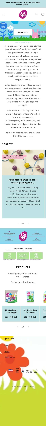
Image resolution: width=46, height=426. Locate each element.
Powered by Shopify (28, 386)
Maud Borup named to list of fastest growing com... (23, 181)
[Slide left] (17, 222)
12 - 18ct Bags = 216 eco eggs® (11, 311)
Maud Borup (9, 357)
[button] (3, 14)
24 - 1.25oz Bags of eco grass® (30, 311)
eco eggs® (19, 386)
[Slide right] (28, 222)
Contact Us (9, 345)
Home (6, 351)
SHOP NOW (23, 32)
